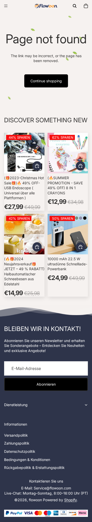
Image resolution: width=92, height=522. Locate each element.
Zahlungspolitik (16, 443)
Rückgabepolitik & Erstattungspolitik (34, 467)
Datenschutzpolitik (19, 451)
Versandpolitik (16, 435)
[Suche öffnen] (74, 6)
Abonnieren (46, 384)
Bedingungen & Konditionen (27, 459)
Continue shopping (46, 81)
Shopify (70, 500)
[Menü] (6, 6)
